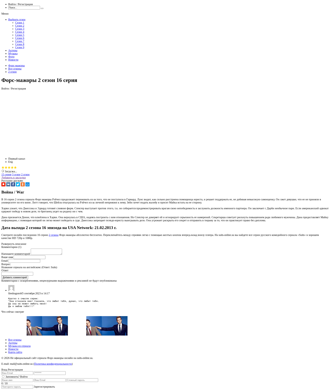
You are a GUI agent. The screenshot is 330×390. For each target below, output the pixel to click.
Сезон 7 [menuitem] (19, 41)
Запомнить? (12, 376)
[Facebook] (13, 184)
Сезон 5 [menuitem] (19, 35)
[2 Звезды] (6, 167)
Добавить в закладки (13, 177)
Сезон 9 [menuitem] (19, 47)
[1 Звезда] (2, 167)
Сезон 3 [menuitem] (19, 28)
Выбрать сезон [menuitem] (16, 19)
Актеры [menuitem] (12, 50)
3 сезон (16, 174)
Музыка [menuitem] (13, 53)
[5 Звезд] (15, 167)
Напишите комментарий (15, 253)
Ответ (4, 270)
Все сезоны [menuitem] (14, 339)
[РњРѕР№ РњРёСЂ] (27, 184)
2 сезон (25, 174)
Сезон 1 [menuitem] (19, 22)
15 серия (6, 174)
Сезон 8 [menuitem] (19, 44)
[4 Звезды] (12, 167)
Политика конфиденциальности (53, 363)
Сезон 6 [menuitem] (19, 38)
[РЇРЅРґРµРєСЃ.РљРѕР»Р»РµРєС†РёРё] (3, 184)
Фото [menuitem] (11, 56)
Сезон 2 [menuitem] (19, 25)
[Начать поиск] (42, 8)
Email (4, 260)
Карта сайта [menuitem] (15, 352)
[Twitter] (18, 184)
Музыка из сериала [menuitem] (19, 345)
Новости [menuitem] (13, 59)
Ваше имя (7, 257)
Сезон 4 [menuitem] (19, 31)
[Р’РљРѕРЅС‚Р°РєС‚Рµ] (8, 184)
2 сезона (53, 234)
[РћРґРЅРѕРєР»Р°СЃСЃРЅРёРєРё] (23, 184)
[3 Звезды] (9, 167)
